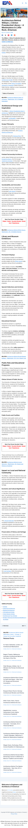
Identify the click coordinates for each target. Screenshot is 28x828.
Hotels (9, 221)
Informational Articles (8, 612)
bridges (4, 52)
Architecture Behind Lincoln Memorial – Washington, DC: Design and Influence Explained (12, 464)
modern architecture (7, 41)
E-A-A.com (10, 790)
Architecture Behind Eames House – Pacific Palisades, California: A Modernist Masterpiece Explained (13, 735)
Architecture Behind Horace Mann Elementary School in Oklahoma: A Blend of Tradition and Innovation (13, 756)
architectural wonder (7, 80)
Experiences (15, 223)
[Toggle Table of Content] (23, 93)
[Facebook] (2, 35)
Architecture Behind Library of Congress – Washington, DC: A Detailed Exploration (12, 99)
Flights (4, 221)
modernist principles (7, 161)
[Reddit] (14, 35)
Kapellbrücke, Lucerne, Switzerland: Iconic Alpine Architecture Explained (11, 712)
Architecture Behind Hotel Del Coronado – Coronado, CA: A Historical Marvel (12, 723)
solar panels (12, 191)
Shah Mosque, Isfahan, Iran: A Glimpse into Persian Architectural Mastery (13, 667)
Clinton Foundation (16, 83)
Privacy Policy (14, 814)
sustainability (12, 118)
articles (14, 792)
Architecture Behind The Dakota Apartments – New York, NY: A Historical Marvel (12, 768)
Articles (5, 606)
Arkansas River (17, 136)
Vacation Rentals (16, 221)
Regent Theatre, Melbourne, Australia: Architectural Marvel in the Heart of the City (13, 656)
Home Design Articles (9, 614)
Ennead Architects (6, 159)
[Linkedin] (11, 35)
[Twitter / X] (5, 35)
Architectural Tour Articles (10, 615)
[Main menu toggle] (22, 3)
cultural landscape (9, 520)
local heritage (7, 571)
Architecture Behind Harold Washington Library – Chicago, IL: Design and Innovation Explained (13, 634)
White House (18, 261)
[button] (26, 3)
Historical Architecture (9, 608)
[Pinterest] (8, 35)
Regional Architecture (9, 610)
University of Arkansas (8, 85)
